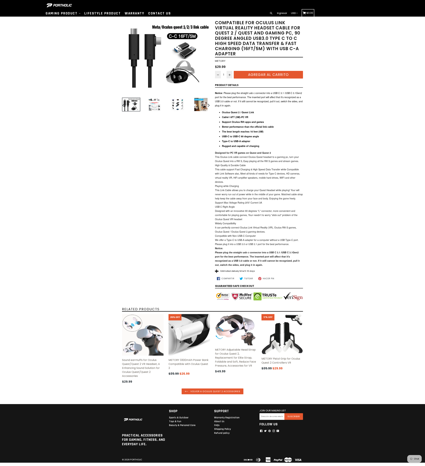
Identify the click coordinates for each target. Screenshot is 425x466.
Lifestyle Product (102, 13)
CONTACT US (159, 13)
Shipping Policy (222, 429)
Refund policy (221, 433)
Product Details (227, 85)
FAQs (216, 425)
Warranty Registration (226, 417)
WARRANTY (134, 13)
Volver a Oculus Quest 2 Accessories (215, 391)
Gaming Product (62, 13)
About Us (219, 421)
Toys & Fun (175, 421)
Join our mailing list (272, 410)
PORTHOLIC (136, 459)
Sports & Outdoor (178, 417)
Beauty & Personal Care (182, 425)
